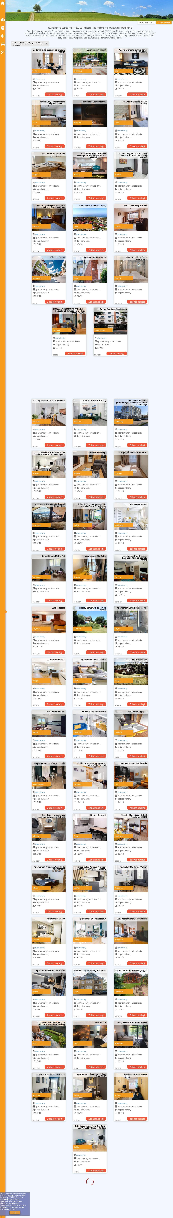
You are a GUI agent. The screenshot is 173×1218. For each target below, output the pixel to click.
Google (11, 1195)
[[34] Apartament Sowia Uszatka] (90, 671)
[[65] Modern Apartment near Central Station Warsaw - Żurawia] (131, 1189)
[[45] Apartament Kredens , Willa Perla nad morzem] (49, 878)
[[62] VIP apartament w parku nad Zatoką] (131, 1138)
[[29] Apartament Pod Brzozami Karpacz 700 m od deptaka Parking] (131, 568)
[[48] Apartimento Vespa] (49, 930)
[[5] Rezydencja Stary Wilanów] (90, 113)
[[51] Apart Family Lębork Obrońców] (49, 982)
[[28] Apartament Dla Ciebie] (90, 568)
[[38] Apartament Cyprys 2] (131, 723)
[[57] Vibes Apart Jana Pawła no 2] (49, 1086)
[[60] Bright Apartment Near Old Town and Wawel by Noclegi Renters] (49, 1138)
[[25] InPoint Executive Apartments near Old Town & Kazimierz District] (90, 516)
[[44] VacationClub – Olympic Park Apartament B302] (131, 827)
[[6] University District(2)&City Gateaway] (131, 113)
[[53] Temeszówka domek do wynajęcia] (131, 982)
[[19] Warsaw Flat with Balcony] (90, 412)
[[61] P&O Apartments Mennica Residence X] (90, 1138)
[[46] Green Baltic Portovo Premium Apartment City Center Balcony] (90, 878)
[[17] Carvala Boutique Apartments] (110, 321)
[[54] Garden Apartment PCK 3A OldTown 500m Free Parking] (49, 1034)
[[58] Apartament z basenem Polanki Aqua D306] (90, 1086)
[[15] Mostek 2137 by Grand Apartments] (131, 269)
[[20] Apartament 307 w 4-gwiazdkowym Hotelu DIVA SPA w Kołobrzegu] (131, 412)
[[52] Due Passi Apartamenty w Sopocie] (90, 982)
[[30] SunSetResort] (49, 619)
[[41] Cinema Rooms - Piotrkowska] (131, 775)
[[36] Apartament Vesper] (49, 723)
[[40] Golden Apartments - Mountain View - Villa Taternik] (90, 775)
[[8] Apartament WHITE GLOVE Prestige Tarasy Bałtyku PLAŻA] (90, 165)
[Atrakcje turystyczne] (3, 52)
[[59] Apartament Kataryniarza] (131, 1086)
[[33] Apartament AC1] (49, 671)
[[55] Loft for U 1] (90, 1034)
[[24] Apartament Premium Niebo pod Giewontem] (49, 516)
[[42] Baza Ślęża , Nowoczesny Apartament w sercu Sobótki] (49, 827)
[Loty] (3, 36)
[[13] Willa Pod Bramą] (49, 269)
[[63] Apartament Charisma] (49, 1189)
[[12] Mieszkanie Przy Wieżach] (131, 217)
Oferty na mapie (164, 22)
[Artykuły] (3, 28)
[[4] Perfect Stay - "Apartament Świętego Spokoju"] (49, 113)
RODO (13, 1209)
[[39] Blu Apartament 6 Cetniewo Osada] (49, 775)
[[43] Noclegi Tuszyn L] (90, 827)
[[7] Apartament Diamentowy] (49, 165)
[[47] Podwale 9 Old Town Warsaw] (131, 878)
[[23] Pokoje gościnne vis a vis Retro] (131, 464)
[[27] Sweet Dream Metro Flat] (49, 568)
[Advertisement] (90, 379)
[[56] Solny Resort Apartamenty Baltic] (131, 1034)
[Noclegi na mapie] (3, 20)
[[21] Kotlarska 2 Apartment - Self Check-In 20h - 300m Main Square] (49, 464)
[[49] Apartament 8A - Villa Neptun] (90, 930)
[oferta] (34, 82)
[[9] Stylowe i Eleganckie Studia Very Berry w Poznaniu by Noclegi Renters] (131, 165)
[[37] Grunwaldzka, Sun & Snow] (90, 723)
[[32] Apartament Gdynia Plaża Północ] (131, 619)
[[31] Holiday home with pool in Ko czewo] (90, 619)
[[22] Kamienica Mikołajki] (90, 464)
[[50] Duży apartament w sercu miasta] (131, 930)
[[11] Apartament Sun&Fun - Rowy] (90, 217)
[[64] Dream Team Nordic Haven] (90, 1189)
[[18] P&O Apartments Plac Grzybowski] (49, 412)
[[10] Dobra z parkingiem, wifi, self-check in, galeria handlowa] (49, 217)
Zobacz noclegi (54, 94)
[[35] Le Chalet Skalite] (131, 671)
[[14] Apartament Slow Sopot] (90, 269)
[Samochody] (3, 44)
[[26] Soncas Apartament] (131, 516)
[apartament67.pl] (3, 3)
